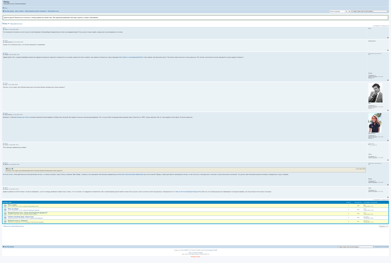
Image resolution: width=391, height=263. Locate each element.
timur (9, 168)
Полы (4, 23)
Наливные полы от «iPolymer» (18, 220)
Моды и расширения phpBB (195, 252)
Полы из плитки (13, 209)
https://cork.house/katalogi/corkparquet (187, 191)
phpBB (185, 250)
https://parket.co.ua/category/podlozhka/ (131, 57)
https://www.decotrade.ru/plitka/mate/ (132, 174)
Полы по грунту (33, 214)
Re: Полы (5, 40)
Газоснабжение (39, 218)
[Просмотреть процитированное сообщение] (12, 169)
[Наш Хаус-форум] (3, 2)
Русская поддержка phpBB (210, 250)
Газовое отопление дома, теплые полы (21, 217)
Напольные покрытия (33, 210)
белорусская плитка (23, 117)
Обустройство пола (16, 24)
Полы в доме (12, 205)
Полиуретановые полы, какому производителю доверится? (27, 213)
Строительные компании (37, 222)
